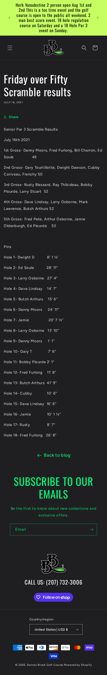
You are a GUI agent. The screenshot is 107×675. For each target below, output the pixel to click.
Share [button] (14, 117)
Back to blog (57, 455)
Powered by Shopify (78, 665)
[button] (9, 47)
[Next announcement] (97, 17)
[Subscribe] (91, 529)
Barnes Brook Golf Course (45, 665)
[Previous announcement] (9, 17)
